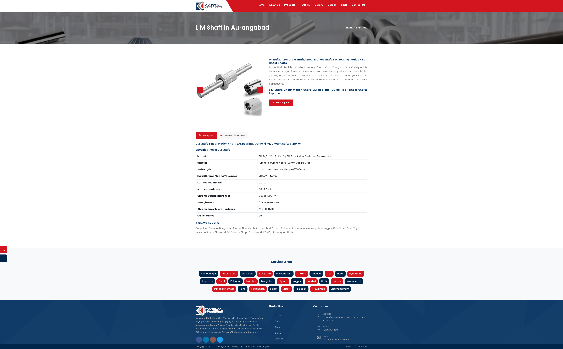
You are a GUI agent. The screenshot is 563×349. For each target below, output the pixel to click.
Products (289, 5)
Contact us (362, 346)
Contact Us (358, 5)
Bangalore (247, 273)
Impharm (207, 281)
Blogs (343, 5)
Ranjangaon (258, 289)
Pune (242, 289)
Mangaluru (267, 281)
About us (350, 346)
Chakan (301, 273)
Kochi (221, 281)
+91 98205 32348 (330, 329)
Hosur (340, 273)
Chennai (316, 273)
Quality (305, 5)
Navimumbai (354, 281)
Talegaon (301, 289)
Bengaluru (265, 273)
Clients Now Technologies (255, 346)
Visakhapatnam (340, 289)
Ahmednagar (208, 273)
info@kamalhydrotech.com (336, 339)
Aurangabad (229, 273)
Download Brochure (234, 135)
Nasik (324, 281)
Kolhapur (235, 281)
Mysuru (283, 281)
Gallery (318, 5)
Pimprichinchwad (224, 289)
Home (261, 5)
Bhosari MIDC (283, 273)
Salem (273, 289)
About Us (274, 5)
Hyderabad (355, 273)
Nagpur (297, 281)
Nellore (337, 281)
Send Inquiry (282, 102)
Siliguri (286, 289)
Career (332, 5)
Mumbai (251, 281)
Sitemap (279, 338)
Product (278, 315)
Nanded (311, 281)
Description (207, 135)
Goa (329, 273)
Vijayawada (318, 289)
